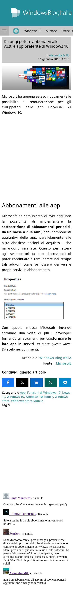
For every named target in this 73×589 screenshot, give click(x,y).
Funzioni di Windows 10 (43, 393)
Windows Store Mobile (27, 401)
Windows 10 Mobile (39, 397)
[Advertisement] (36, 155)
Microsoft (63, 363)
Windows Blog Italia (55, 358)
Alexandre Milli (59, 55)
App (23, 393)
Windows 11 (33, 31)
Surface (51, 31)
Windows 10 (15, 397)
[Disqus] (36, 538)
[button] (4, 31)
